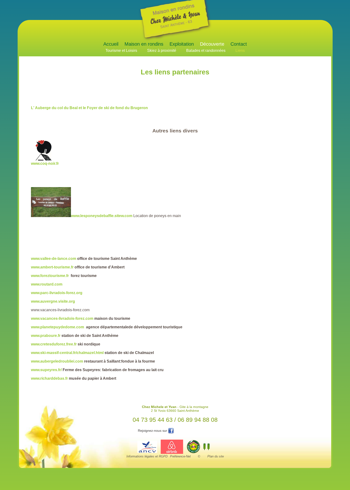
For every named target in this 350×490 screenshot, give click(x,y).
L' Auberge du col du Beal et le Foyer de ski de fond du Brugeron (89, 108)
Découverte (212, 44)
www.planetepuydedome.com (57, 327)
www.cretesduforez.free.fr (54, 344)
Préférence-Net (180, 456)
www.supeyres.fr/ (46, 370)
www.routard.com (46, 284)
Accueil (110, 44)
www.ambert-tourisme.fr (52, 267)
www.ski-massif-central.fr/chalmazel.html (68, 353)
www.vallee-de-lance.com (53, 259)
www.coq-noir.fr (45, 163)
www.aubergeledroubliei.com (57, 361)
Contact (238, 44)
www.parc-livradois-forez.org (56, 293)
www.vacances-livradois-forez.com (62, 318)
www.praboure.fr (45, 336)
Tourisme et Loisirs (121, 51)
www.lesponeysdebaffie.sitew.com (101, 216)
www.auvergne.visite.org (53, 301)
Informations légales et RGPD (147, 456)
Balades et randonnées (205, 51)
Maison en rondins (144, 44)
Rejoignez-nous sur (153, 430)
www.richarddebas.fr (49, 378)
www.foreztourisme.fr (50, 276)
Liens (240, 51)
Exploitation (182, 44)
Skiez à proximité (161, 51)
